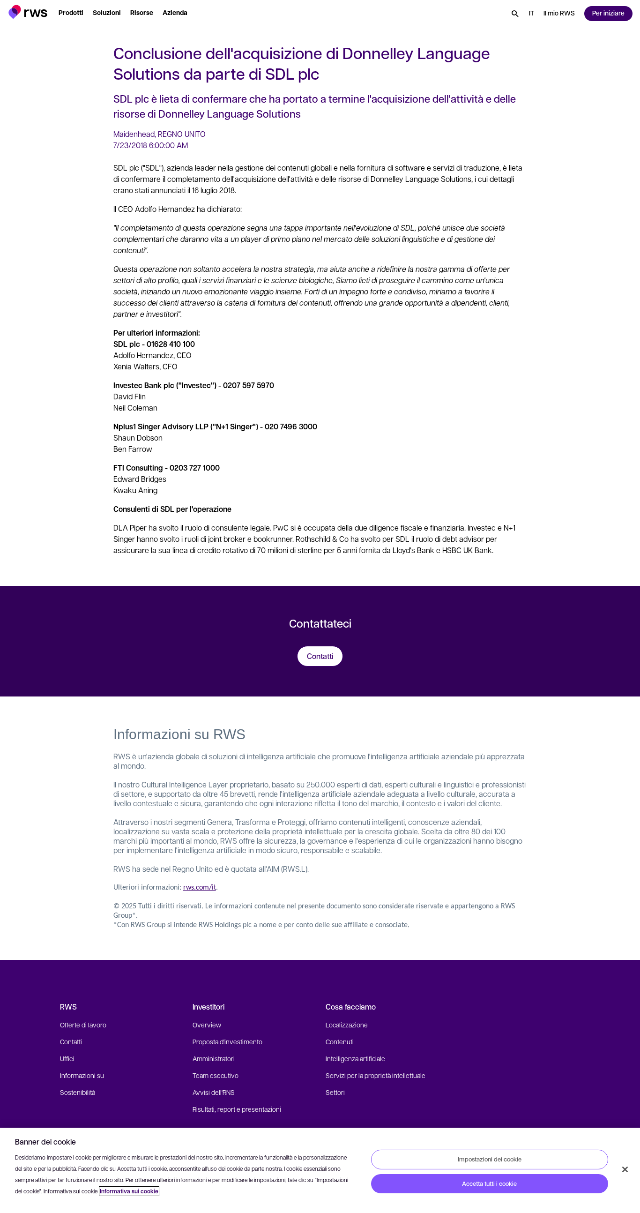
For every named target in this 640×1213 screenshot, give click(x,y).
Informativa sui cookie (129, 1191)
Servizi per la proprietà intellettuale (375, 1075)
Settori (335, 1092)
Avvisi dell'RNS (214, 1092)
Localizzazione (347, 1024)
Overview (207, 1024)
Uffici (67, 1058)
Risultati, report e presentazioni (237, 1109)
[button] (27, 12)
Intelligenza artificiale (355, 1058)
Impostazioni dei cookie (489, 1159)
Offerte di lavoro (83, 1024)
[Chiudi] (625, 1169)
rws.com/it (199, 887)
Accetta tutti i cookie (489, 1183)
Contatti (71, 1041)
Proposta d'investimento (227, 1041)
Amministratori (214, 1058)
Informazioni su (82, 1075)
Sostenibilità (77, 1092)
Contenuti (340, 1041)
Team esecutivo (215, 1075)
